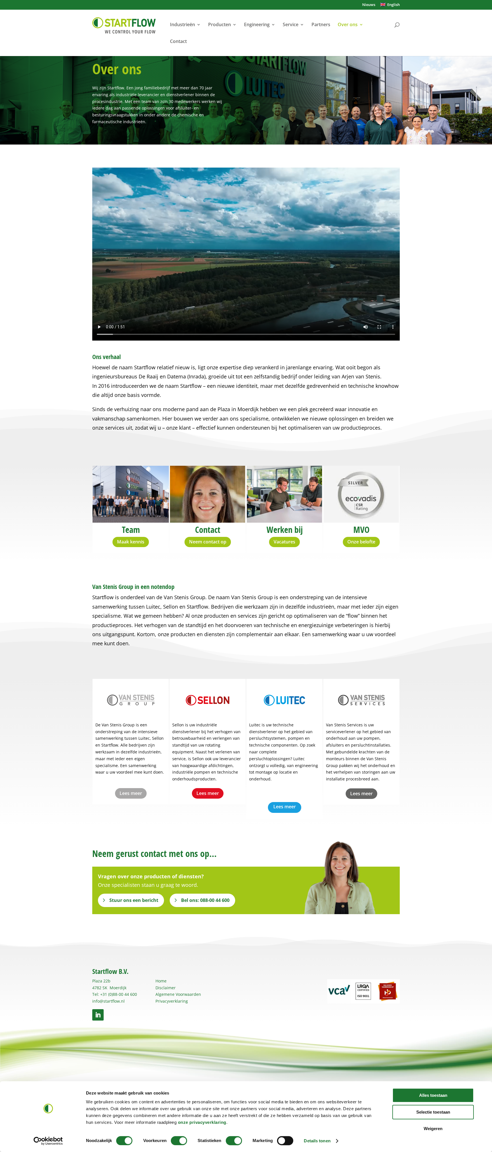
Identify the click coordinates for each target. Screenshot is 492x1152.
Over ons (348, 25)
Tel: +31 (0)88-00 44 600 (114, 994)
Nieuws (368, 5)
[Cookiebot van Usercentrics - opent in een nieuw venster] (48, 1141)
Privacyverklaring (171, 1001)
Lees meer (131, 793)
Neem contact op (207, 542)
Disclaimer (165, 987)
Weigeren (433, 1128)
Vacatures (284, 542)
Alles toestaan (433, 1095)
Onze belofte (361, 542)
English (393, 5)
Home (161, 981)
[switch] (179, 1140)
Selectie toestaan (433, 1112)
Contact (178, 41)
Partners (320, 25)
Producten (219, 25)
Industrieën (182, 25)
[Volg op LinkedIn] (98, 1015)
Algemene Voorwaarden (178, 994)
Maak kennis (130, 542)
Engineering (257, 25)
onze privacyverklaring (202, 1122)
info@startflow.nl (108, 1001)
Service (290, 25)
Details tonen (317, 1140)
